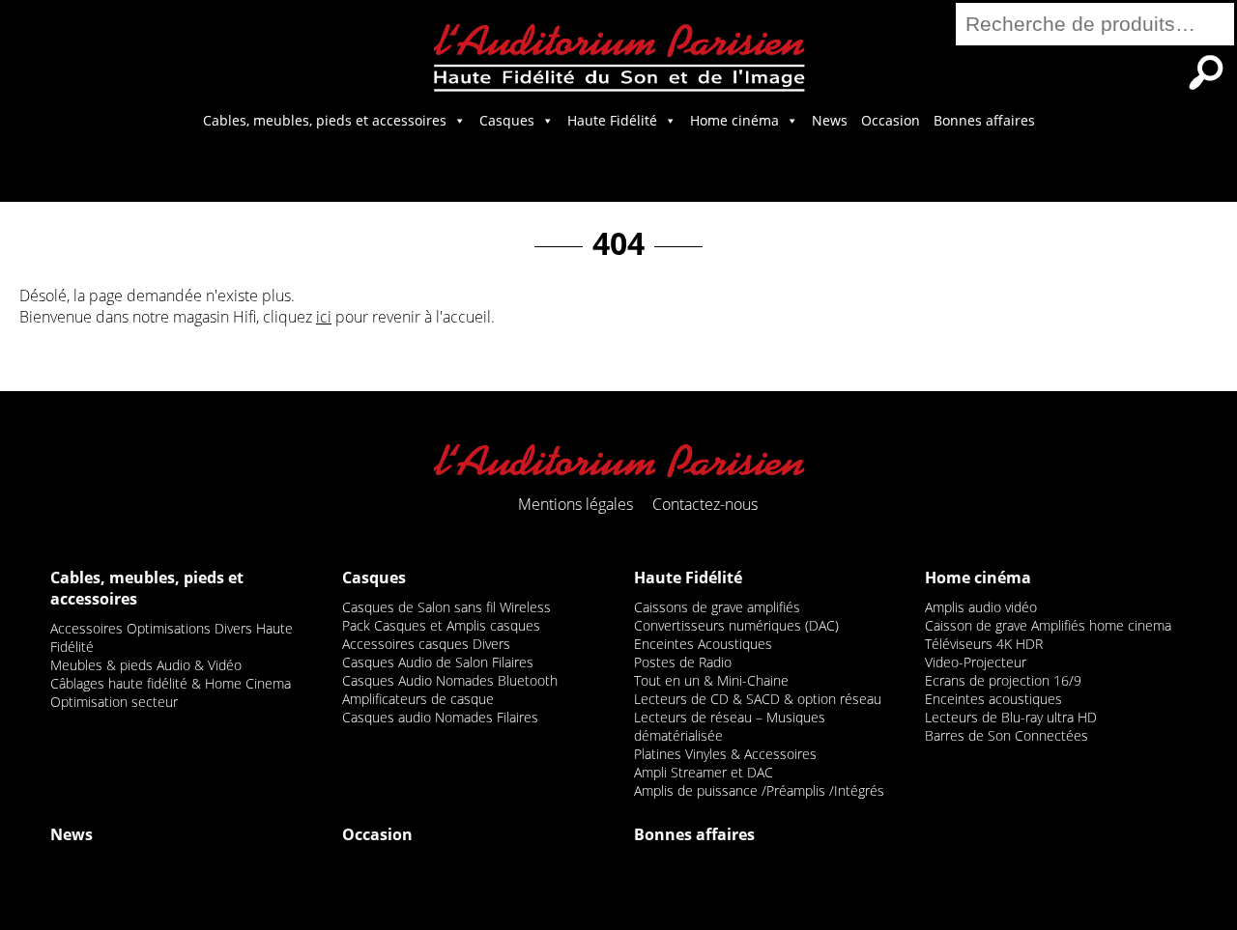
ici (323, 316)
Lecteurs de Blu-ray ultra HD (1011, 717)
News (830, 120)
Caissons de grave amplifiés (717, 607)
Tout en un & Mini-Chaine (711, 680)
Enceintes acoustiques (993, 699)
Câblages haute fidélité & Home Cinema (170, 683)
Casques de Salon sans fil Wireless (446, 607)
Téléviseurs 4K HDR (984, 643)
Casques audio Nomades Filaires (440, 717)
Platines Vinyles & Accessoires (725, 754)
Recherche (1206, 72)
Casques (506, 120)
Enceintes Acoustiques (703, 643)
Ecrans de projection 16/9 (1003, 680)
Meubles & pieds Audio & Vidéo (146, 665)
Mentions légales (575, 504)
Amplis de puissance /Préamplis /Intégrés (759, 790)
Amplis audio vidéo (981, 607)
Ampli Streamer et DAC (703, 772)
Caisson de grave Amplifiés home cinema (1048, 625)
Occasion (890, 120)
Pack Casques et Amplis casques (441, 625)
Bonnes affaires (984, 120)
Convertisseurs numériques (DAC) (736, 625)
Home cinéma (734, 120)
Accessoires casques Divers (426, 643)
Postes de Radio (683, 662)
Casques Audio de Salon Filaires (437, 662)
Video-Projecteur (975, 662)
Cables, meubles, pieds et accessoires (324, 120)
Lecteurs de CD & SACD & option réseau (757, 699)
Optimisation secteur (114, 701)
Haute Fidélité (612, 120)
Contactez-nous (705, 504)
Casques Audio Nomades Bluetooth (450, 680)
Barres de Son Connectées (1006, 735)
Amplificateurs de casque (418, 699)
